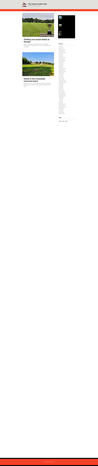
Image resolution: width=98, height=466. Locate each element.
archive (60, 121)
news (63, 121)
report (66, 121)
